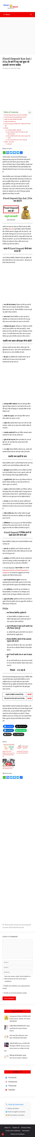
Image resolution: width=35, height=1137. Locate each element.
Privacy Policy (26, 1127)
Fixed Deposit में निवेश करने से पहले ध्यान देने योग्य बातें (17, 125)
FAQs (6, 128)
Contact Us (15, 1127)
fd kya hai (17, 925)
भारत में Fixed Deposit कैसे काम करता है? (15, 117)
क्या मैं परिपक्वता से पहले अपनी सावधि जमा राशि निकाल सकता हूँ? (18, 133)
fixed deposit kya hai (16, 927)
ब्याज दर (11, 229)
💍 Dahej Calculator (12, 1108)
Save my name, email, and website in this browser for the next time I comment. (17, 979)
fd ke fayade (9, 925)
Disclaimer (26, 1130)
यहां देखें (29, 694)
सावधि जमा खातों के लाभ (10, 121)
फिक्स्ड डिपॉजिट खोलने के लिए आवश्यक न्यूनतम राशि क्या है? (19, 137)
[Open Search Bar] (31, 14)
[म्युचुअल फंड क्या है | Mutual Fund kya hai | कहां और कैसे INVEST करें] (9, 747)
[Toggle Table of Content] (29, 112)
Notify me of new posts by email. (15, 993)
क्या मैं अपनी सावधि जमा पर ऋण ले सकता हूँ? (17, 140)
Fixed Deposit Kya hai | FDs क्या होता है (16, 115)
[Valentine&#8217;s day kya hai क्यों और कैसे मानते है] (23, 747)
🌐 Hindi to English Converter (15, 1112)
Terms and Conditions (12, 1130)
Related (9, 144)
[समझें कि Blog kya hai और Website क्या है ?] (9, 762)
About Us (7, 1127)
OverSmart (26, 6)
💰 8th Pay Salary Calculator (15, 1115)
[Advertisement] (17, 36)
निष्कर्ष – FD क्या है (9, 142)
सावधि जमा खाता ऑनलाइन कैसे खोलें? (13, 119)
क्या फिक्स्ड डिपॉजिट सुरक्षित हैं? (14, 130)
